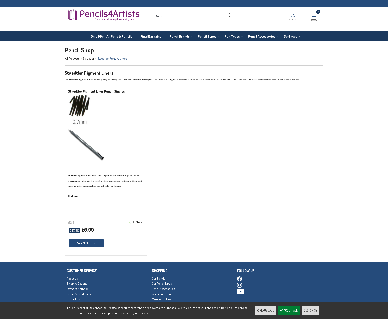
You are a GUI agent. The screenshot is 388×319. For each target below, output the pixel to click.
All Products (72, 58)
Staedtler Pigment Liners (112, 58)
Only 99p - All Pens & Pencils (111, 36)
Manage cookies (161, 299)
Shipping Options (77, 283)
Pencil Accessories (261, 36)
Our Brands (158, 278)
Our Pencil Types (162, 283)
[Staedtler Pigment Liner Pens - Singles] (79, 123)
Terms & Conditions (79, 294)
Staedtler (88, 58)
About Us (72, 278)
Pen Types (232, 36)
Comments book (162, 294)
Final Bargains (150, 36)
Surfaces (290, 36)
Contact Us (73, 299)
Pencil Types (207, 36)
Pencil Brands (180, 36)
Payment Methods (78, 289)
